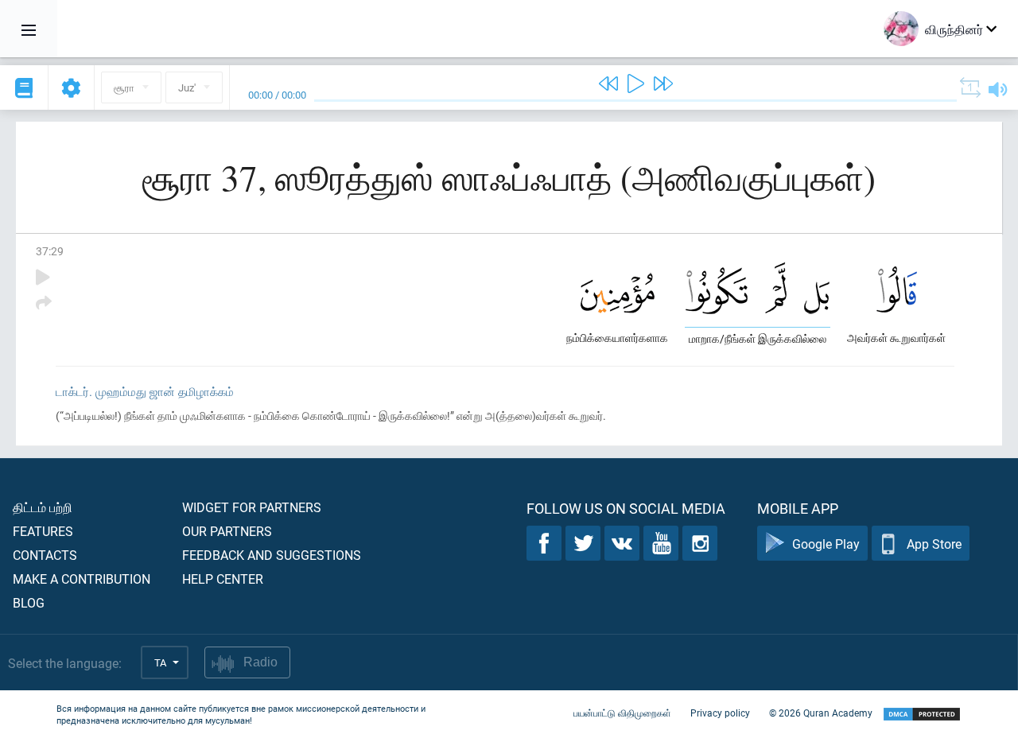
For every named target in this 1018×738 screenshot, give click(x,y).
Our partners (227, 530)
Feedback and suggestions (271, 554)
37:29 (50, 250)
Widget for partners (251, 507)
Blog (29, 602)
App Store (934, 543)
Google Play (826, 543)
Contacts (45, 554)
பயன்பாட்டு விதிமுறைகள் (622, 712)
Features (43, 530)
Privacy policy (720, 712)
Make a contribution (81, 578)
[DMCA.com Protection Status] (922, 714)
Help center (222, 578)
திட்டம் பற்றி (42, 507)
